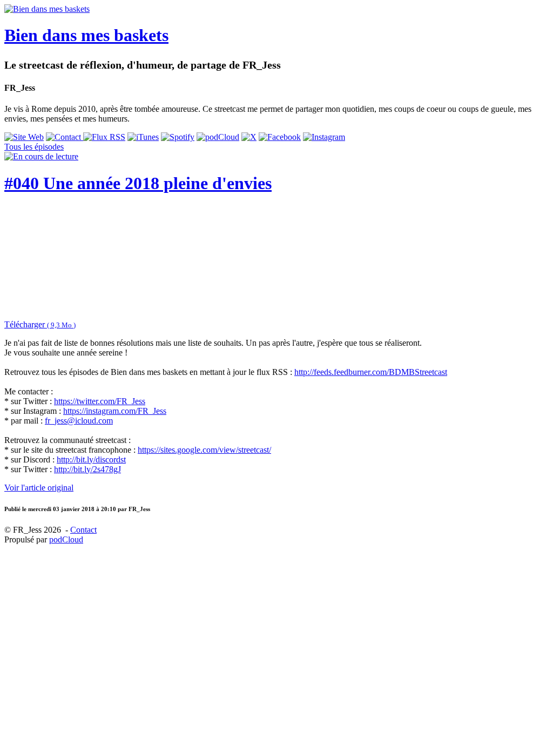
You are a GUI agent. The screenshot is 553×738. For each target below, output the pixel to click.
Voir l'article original (38, 487)
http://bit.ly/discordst (91, 459)
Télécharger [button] (40, 324)
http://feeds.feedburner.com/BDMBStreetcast (370, 372)
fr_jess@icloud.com (79, 420)
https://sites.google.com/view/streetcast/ (204, 449)
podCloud (66, 539)
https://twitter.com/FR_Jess (99, 401)
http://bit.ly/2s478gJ (87, 469)
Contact (83, 529)
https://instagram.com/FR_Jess (114, 410)
